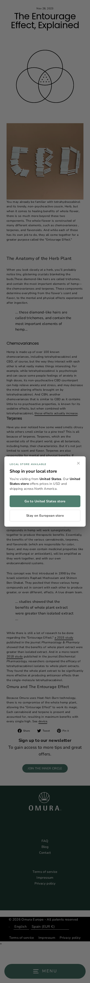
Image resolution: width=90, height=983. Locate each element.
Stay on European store (45, 515)
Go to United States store (44, 501)
